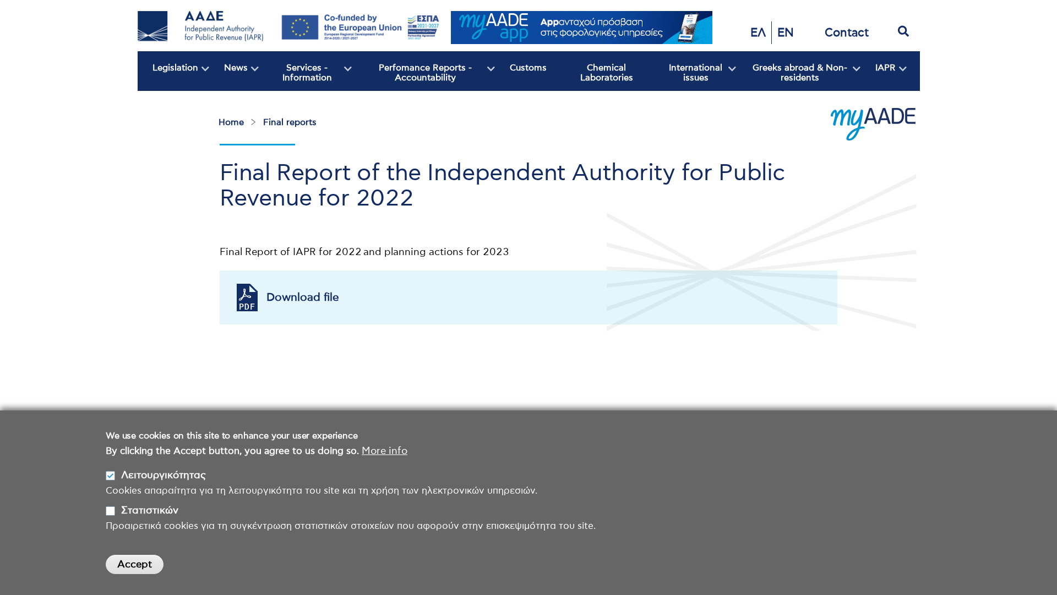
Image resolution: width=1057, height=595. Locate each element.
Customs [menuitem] (528, 67)
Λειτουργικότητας (163, 475)
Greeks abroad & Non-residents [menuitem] (791, 77)
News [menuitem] (228, 77)
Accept (134, 565)
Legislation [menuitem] (168, 77)
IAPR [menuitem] (878, 77)
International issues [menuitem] (687, 77)
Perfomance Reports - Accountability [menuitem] (412, 77)
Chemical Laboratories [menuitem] (606, 72)
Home (231, 122)
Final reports (290, 122)
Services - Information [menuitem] (295, 77)
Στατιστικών (149, 510)
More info (384, 451)
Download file (302, 297)
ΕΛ (758, 33)
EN (785, 33)
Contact (847, 33)
